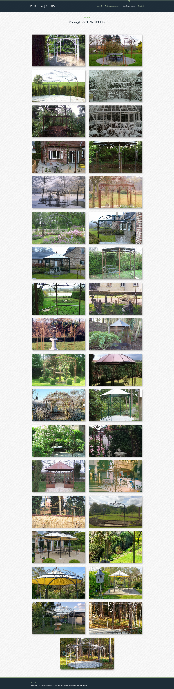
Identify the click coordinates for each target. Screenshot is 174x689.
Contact (141, 6)
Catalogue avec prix (112, 6)
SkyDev (139, 684)
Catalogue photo (129, 6)
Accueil (99, 6)
